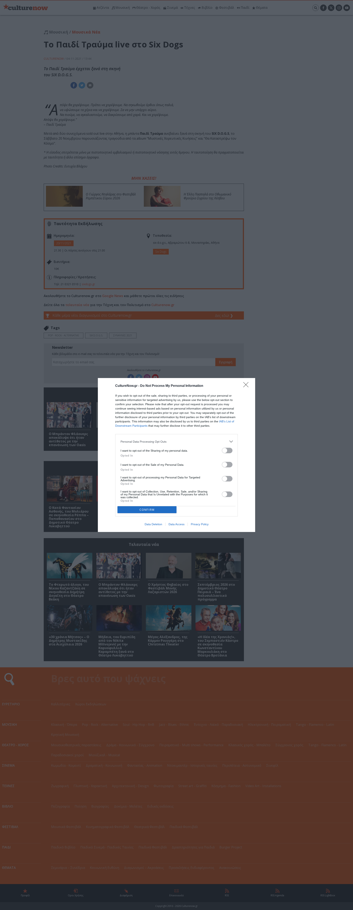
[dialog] (176, 455)
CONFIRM (147, 509)
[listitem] (176, 441)
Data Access (176, 524)
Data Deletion (153, 524)
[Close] (247, 386)
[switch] (227, 450)
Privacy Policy (200, 524)
